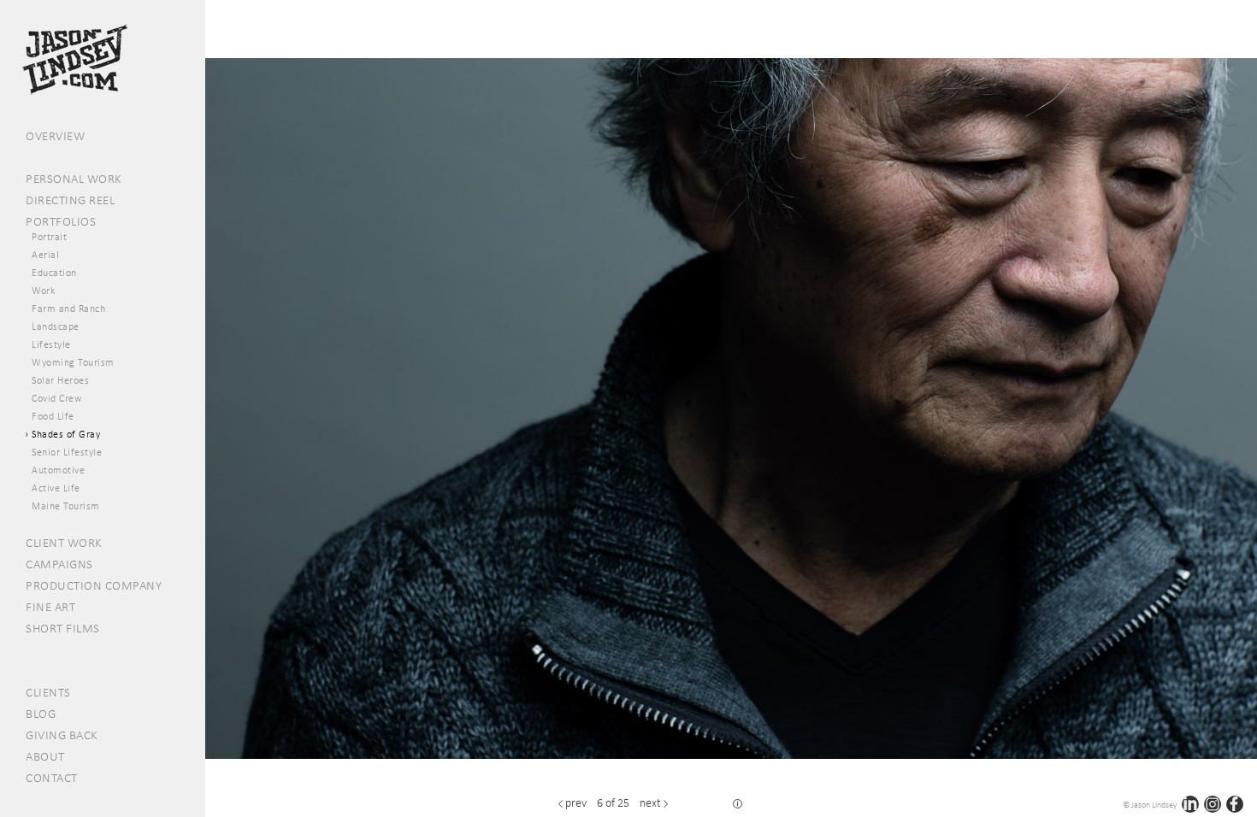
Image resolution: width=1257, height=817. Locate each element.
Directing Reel (70, 200)
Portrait (49, 237)
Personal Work (74, 178)
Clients (48, 692)
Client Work (64, 542)
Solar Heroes (60, 380)
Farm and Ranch (68, 308)
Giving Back (62, 735)
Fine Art (50, 606)
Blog (41, 713)
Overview (55, 136)
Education (54, 273)
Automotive (58, 470)
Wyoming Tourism (73, 362)
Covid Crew (56, 398)
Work (43, 291)
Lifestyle (51, 344)
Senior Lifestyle (67, 452)
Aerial (45, 255)
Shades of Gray (66, 434)
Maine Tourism (66, 506)
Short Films (63, 628)
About (45, 756)
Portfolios (61, 221)
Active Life (56, 488)
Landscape (56, 326)
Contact (52, 777)
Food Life (53, 416)
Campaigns (59, 564)
